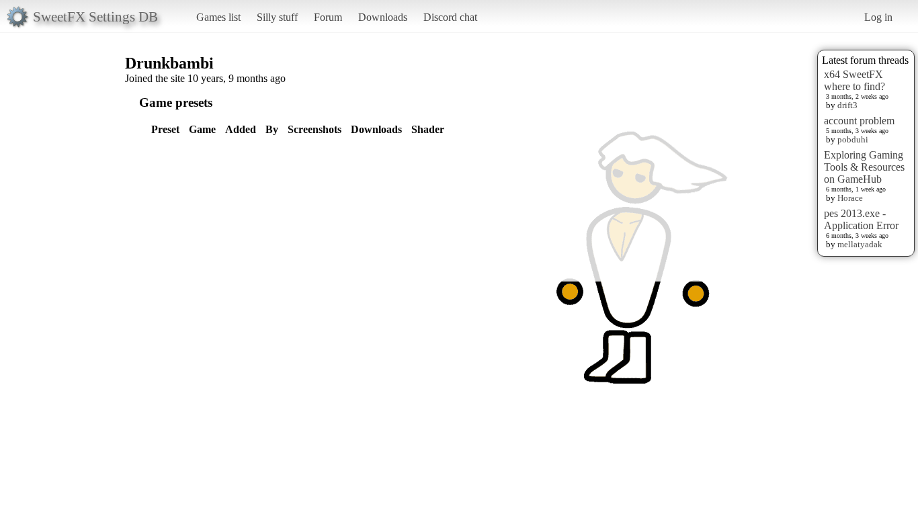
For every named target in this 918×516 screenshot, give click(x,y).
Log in (878, 17)
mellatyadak (859, 244)
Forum (328, 17)
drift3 (847, 105)
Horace (850, 198)
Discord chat (450, 17)
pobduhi (852, 139)
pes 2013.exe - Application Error (861, 219)
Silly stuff (277, 17)
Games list (218, 17)
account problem (859, 120)
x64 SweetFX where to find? (854, 80)
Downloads (382, 17)
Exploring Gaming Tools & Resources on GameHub (864, 167)
